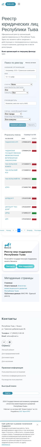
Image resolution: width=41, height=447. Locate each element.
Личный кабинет (8, 350)
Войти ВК (10, 4)
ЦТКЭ (7, 187)
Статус (7, 84)
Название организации (14, 67)
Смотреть (10, 266)
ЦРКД (7, 213)
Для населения (7, 361)
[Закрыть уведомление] (37, 424)
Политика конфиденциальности (14, 376)
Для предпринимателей (10, 353)
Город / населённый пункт (16, 111)
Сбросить (31, 125)
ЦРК (6, 219)
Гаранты (8, 93)
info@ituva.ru (6, 444)
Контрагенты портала (14, 87)
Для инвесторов (8, 357)
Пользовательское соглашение (13, 372)
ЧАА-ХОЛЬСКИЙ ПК (12, 179)
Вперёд (29, 230)
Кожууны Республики (14, 117)
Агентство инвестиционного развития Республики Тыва (15, 288)
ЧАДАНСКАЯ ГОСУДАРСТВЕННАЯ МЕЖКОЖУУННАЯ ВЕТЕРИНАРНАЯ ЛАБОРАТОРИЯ (13, 155)
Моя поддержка (26, 266)
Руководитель (11, 100)
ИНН (6, 74)
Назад (8, 230)
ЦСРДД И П (9, 198)
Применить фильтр (17, 125)
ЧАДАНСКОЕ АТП (11, 142)
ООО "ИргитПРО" (24, 411)
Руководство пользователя (12, 379)
